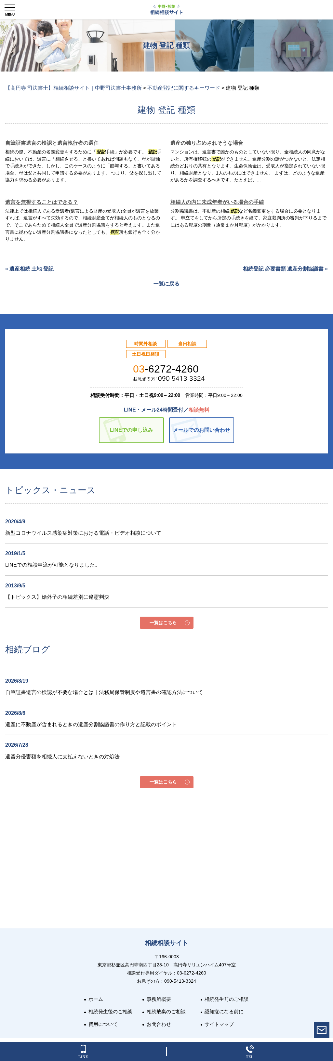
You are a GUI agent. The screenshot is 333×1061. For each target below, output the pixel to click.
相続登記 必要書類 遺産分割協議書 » (285, 268)
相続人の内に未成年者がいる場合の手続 (217, 202)
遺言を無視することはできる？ (41, 202)
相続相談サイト (166, 942)
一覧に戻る (166, 283)
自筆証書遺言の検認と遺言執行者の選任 (52, 143)
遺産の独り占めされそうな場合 (206, 143)
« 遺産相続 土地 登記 (29, 268)
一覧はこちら (163, 622)
